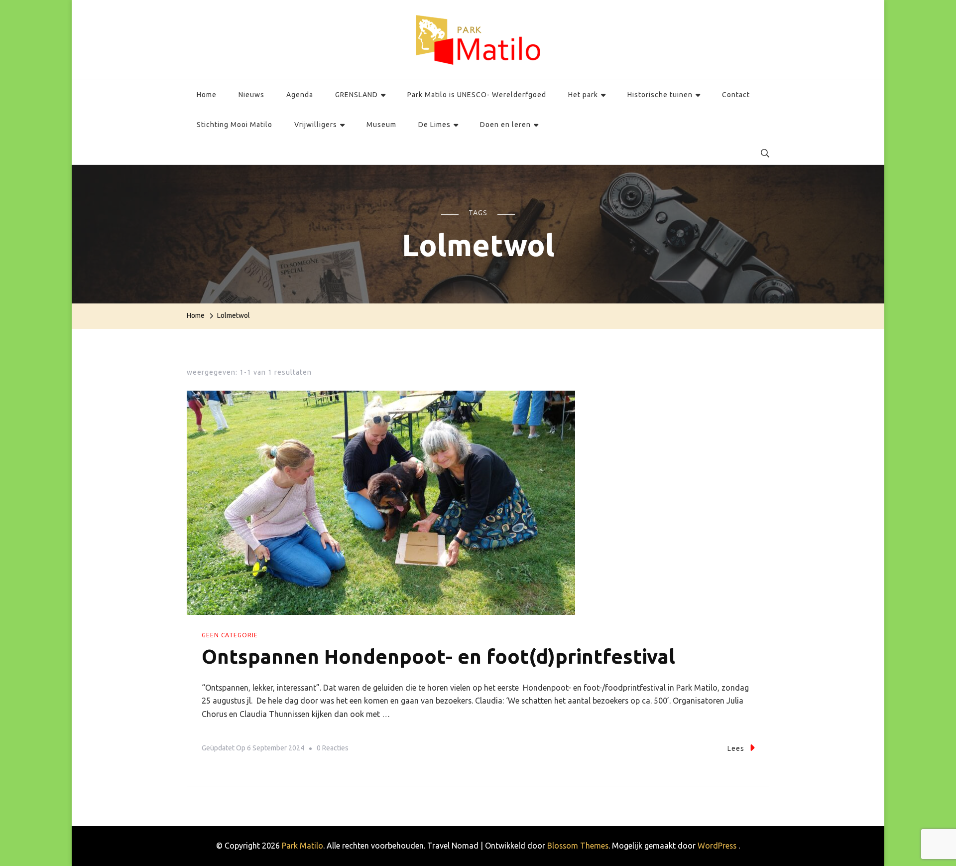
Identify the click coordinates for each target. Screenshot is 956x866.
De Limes (434, 125)
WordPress (717, 845)
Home (207, 95)
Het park (583, 95)
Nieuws (251, 95)
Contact (736, 95)
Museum (381, 125)
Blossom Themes (577, 845)
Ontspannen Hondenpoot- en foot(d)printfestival (438, 656)
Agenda (299, 95)
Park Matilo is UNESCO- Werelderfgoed (476, 95)
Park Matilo (302, 845)
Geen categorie (230, 635)
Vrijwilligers (315, 125)
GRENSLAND (356, 95)
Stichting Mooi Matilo (234, 125)
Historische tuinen (660, 95)
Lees (735, 748)
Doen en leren (505, 125)
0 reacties (333, 749)
